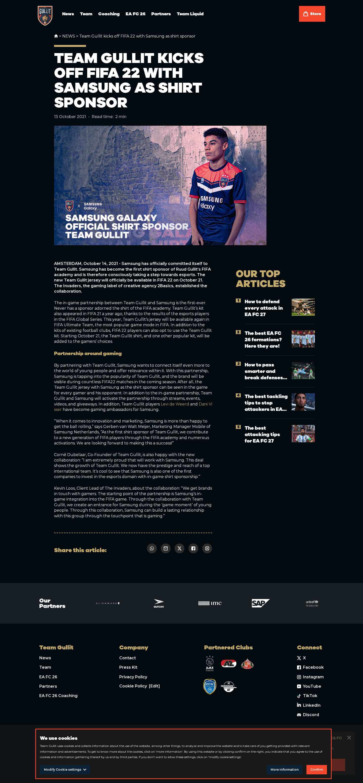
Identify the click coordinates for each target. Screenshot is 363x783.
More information (285, 769)
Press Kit (128, 667)
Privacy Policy (133, 677)
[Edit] (154, 686)
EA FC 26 (135, 14)
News (68, 14)
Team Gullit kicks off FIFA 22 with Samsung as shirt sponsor (137, 36)
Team (86, 14)
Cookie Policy (133, 686)
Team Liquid (190, 14)
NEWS (68, 36)
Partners (161, 14)
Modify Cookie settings (62, 769)
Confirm (316, 769)
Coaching (109, 14)
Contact (127, 658)
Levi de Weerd (175, 404)
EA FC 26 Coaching (58, 695)
